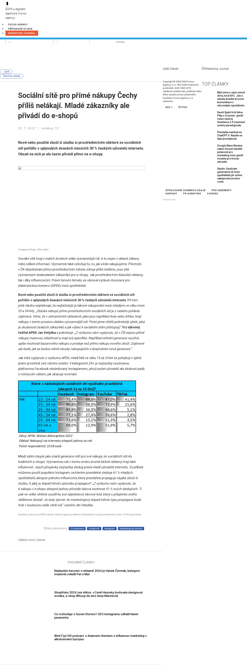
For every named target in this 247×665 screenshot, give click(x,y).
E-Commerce (77, 528)
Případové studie (20, 28)
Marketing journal (21, 33)
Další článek (170, 68)
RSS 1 (169, 107)
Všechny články (11, 76)
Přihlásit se (229, 42)
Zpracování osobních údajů (185, 190)
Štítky (183, 107)
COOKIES (212, 193)
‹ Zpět (6, 71)
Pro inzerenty (222, 190)
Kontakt (171, 193)
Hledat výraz (101, 41)
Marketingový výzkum (131, 528)
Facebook (94, 528)
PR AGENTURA (192, 193)
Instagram (109, 528)
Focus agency (18, 24)
